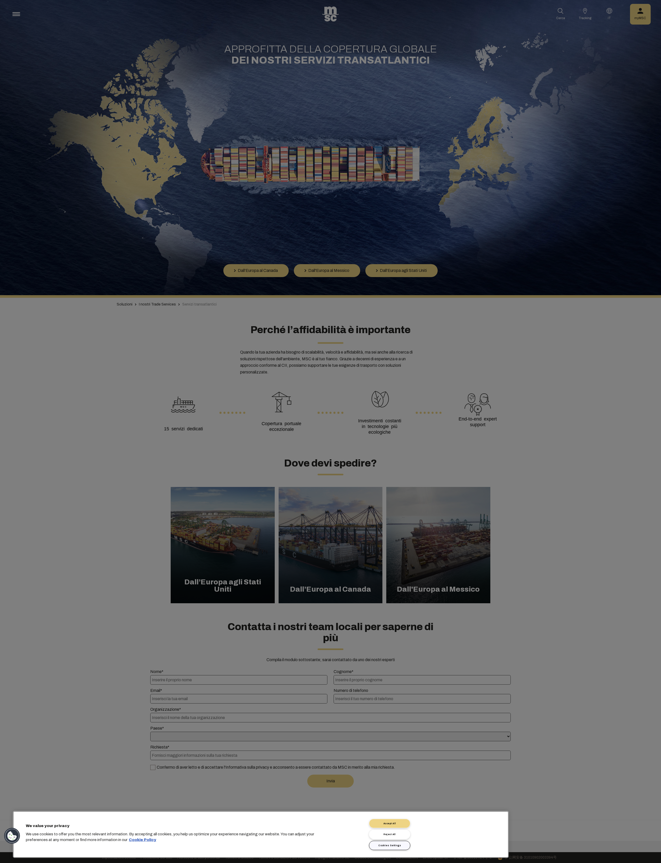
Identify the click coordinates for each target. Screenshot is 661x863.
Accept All (389, 823)
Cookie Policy (142, 840)
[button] (12, 836)
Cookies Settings (389, 845)
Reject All (389, 834)
